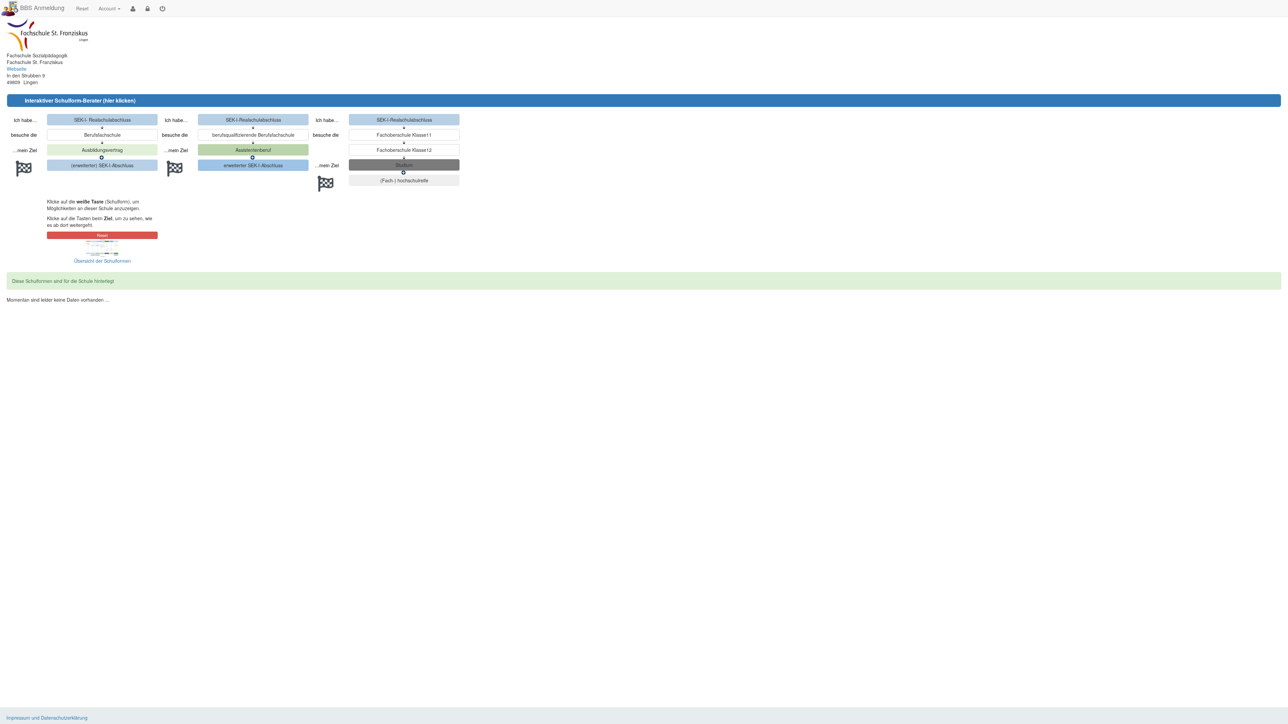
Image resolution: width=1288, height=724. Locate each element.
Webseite (16, 68)
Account (107, 8)
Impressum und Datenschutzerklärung (47, 717)
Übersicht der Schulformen (102, 260)
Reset (82, 8)
